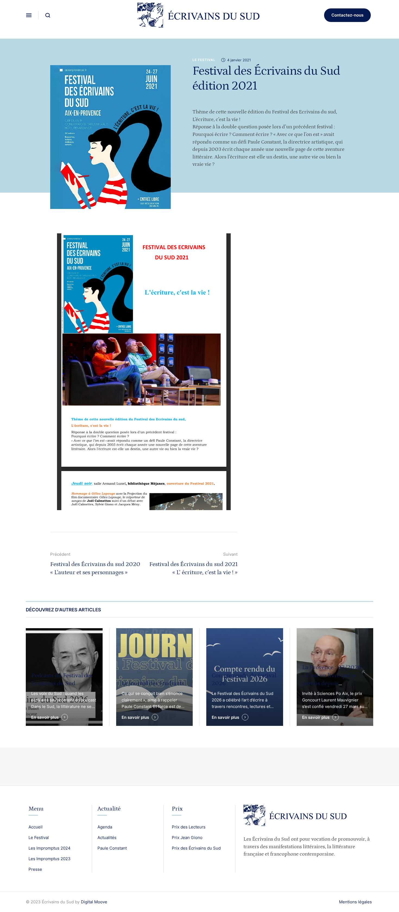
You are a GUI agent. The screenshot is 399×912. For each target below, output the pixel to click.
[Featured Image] (154, 677)
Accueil (35, 827)
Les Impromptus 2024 (49, 848)
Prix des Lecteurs (188, 827)
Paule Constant (112, 848)
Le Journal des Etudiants (153, 683)
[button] (29, 15)
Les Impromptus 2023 (49, 858)
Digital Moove (94, 901)
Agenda (104, 827)
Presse (35, 869)
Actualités (106, 837)
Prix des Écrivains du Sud (196, 848)
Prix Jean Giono (187, 837)
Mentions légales (355, 901)
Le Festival (38, 837)
